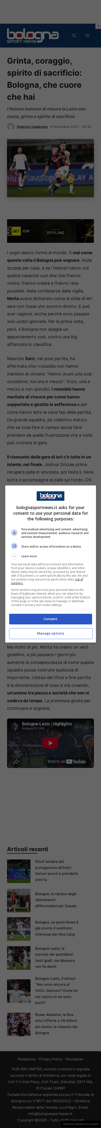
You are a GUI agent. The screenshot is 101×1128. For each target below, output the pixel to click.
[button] (50, 556)
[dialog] (50, 564)
